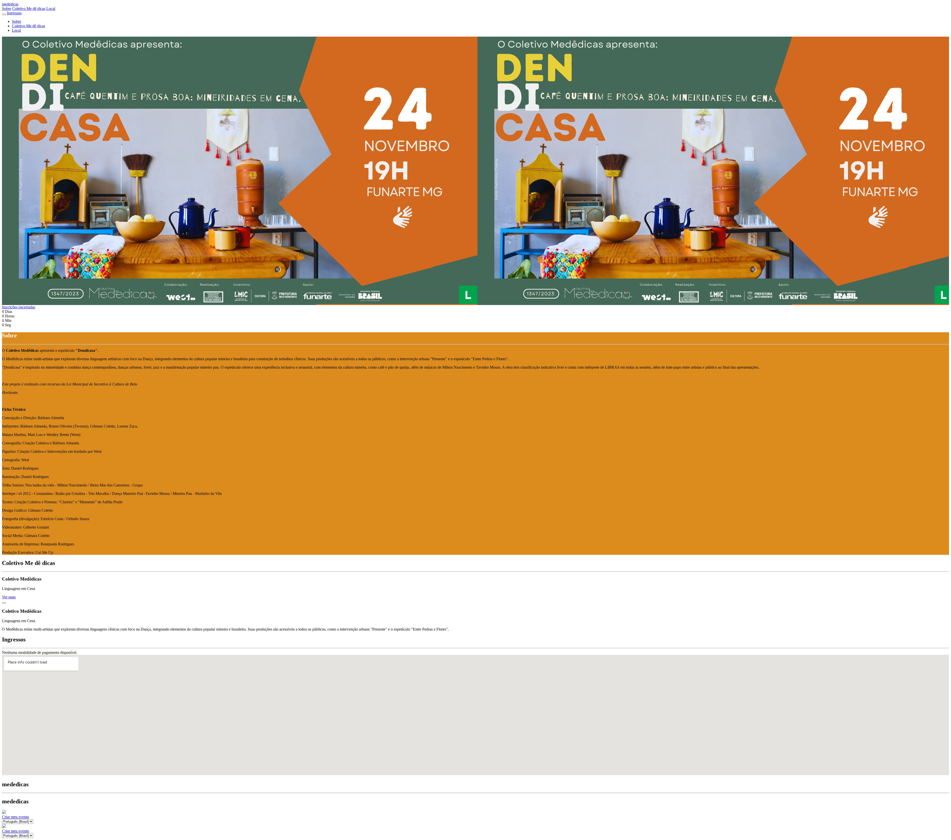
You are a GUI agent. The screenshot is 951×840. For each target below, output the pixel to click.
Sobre (6, 8)
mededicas (10, 4)
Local (50, 8)
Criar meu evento (15, 817)
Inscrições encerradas (18, 307)
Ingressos (14, 13)
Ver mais (9, 597)
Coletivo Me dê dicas (28, 8)
